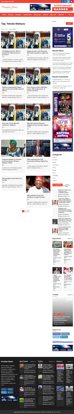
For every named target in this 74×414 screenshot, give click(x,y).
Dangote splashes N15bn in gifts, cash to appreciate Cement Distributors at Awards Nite (69, 398)
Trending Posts (67, 185)
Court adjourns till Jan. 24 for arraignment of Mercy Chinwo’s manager (68, 252)
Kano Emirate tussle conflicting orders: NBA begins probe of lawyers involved (37, 88)
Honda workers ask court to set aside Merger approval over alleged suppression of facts (69, 376)
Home (4, 14)
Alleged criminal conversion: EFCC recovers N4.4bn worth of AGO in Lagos (48, 388)
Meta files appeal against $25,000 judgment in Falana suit (60, 396)
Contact (61, 14)
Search (54, 21)
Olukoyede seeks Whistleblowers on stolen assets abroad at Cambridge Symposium (65, 210)
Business (18, 14)
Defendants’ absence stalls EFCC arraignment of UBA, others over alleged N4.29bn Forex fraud (60, 376)
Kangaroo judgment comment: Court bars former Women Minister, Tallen (12, 161)
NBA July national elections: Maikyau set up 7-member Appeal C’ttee (37, 125)
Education (37, 14)
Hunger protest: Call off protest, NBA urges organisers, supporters (37, 52)
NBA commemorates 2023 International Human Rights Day (37, 160)
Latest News (55, 165)
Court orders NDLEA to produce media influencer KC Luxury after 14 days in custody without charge (61, 59)
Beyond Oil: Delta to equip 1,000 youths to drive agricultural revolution (48, 398)
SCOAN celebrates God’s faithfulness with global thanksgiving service (57, 278)
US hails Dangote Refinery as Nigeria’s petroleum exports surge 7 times (48, 366)
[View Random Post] (69, 15)
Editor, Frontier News (64, 194)
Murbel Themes (56, 412)
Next (28, 211)
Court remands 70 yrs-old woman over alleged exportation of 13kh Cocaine (64, 229)
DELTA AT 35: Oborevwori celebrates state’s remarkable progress (64, 191)
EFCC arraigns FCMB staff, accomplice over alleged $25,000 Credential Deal (48, 377)
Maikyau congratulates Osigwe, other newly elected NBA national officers (13, 88)
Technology (27, 14)
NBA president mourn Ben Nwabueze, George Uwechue (36, 196)
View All (69, 238)
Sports (45, 14)
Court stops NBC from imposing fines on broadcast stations (29, 400)
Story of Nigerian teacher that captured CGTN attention (61, 81)
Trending (54, 180)
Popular (54, 170)
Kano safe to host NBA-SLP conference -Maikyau (10, 124)
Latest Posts (58, 185)
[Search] (72, 15)
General (54, 162)
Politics (10, 14)
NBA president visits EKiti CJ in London (12, 179)
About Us (53, 14)
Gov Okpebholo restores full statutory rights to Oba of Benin (68, 277)
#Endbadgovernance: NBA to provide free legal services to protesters (11, 52)
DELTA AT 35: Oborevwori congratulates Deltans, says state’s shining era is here (65, 220)
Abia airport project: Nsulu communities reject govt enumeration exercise (56, 252)
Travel (53, 178)
